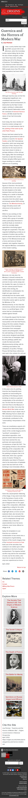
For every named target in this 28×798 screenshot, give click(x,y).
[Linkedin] (12, 571)
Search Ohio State (14, 6)
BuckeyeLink (11, 4)
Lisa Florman (7, 43)
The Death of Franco (14, 652)
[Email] (23, 571)
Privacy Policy (24, 777)
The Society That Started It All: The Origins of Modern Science (14, 603)
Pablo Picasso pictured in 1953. (14, 386)
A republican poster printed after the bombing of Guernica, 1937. (14, 491)
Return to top (21, 567)
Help (6, 4)
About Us (25, 779)
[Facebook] (9, 571)
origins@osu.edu (23, 776)
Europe (4, 584)
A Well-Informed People (22, 787)
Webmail (7, 6)
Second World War (8, 409)
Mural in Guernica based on (11, 179)
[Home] (13, 12)
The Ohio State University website (4, 1)
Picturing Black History (22, 789)
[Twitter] (16, 571)
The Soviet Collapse (14, 629)
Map (16, 4)
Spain (4, 589)
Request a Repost (23, 783)
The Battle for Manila (14, 674)
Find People (20, 4)
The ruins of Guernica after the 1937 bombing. (14, 93)
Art (3, 582)
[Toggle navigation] (24, 25)
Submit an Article (23, 781)
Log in (25, 791)
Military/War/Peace (8, 586)
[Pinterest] (19, 571)
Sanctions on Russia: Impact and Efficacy (14, 698)
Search (24, 17)
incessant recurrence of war (15, 542)
